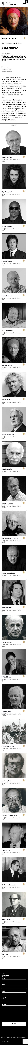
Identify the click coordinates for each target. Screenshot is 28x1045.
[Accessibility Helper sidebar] (26, 1)
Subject (4, 997)
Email (3, 991)
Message (4, 1004)
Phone (3, 984)
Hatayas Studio (6, 1041)
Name (3, 978)
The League (9, 1037)
